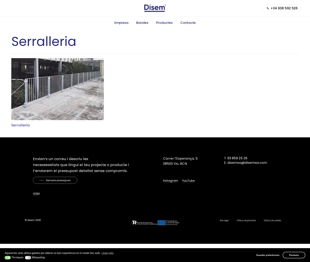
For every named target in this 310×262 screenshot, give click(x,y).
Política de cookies (272, 220)
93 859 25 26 (237, 158)
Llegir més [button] (108, 253)
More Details (58, 87)
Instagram (170, 181)
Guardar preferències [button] (267, 255)
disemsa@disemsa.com (247, 162)
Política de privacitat (246, 220)
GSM (36, 194)
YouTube (188, 181)
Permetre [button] (294, 255)
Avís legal (224, 220)
